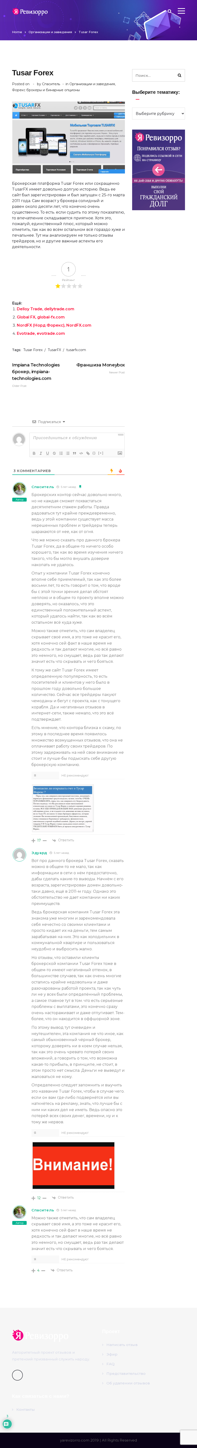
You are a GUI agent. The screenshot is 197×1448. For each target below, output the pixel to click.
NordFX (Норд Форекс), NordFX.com (54, 325)
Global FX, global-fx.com (41, 317)
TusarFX (54, 350)
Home (17, 32)
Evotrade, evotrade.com (41, 333)
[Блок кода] (81, 453)
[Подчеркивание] (47, 453)
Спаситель (51, 84)
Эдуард (39, 852)
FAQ (110, 1364)
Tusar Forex (33, 350)
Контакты (25, 1409)
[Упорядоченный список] (61, 453)
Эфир (111, 1354)
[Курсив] (40, 453)
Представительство (126, 1373)
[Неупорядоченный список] (67, 453)
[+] (101, 453)
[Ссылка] (88, 453)
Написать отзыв (122, 1344)
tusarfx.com (76, 350)
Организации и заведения (50, 32)
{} (94, 453)
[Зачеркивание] (54, 453)
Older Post (36, 375)
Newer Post (100, 368)
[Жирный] (34, 453)
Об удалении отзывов (128, 1383)
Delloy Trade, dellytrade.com (45, 309)
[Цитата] (74, 453)
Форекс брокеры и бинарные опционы (46, 90)
